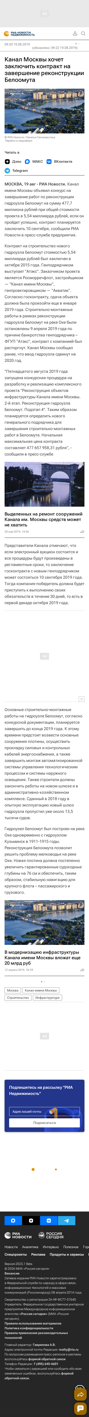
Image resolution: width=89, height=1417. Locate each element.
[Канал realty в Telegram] (66, 1220)
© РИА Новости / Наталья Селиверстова (30, 137)
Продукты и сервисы (67, 1254)
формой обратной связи (46, 1359)
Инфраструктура (47, 997)
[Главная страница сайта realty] (27, 33)
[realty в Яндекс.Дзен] (31, 1220)
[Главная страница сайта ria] (5, 33)
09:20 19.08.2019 (17, 44)
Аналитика (30, 1247)
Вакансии (12, 1273)
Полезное (71, 1247)
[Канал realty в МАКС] (13, 1220)
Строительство (18, 997)
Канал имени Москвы (41, 990)
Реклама (38, 1254)
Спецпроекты (16, 1254)
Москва (12, 990)
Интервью (51, 1247)
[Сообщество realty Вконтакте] (49, 1220)
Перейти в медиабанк (18, 140)
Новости (11, 1247)
